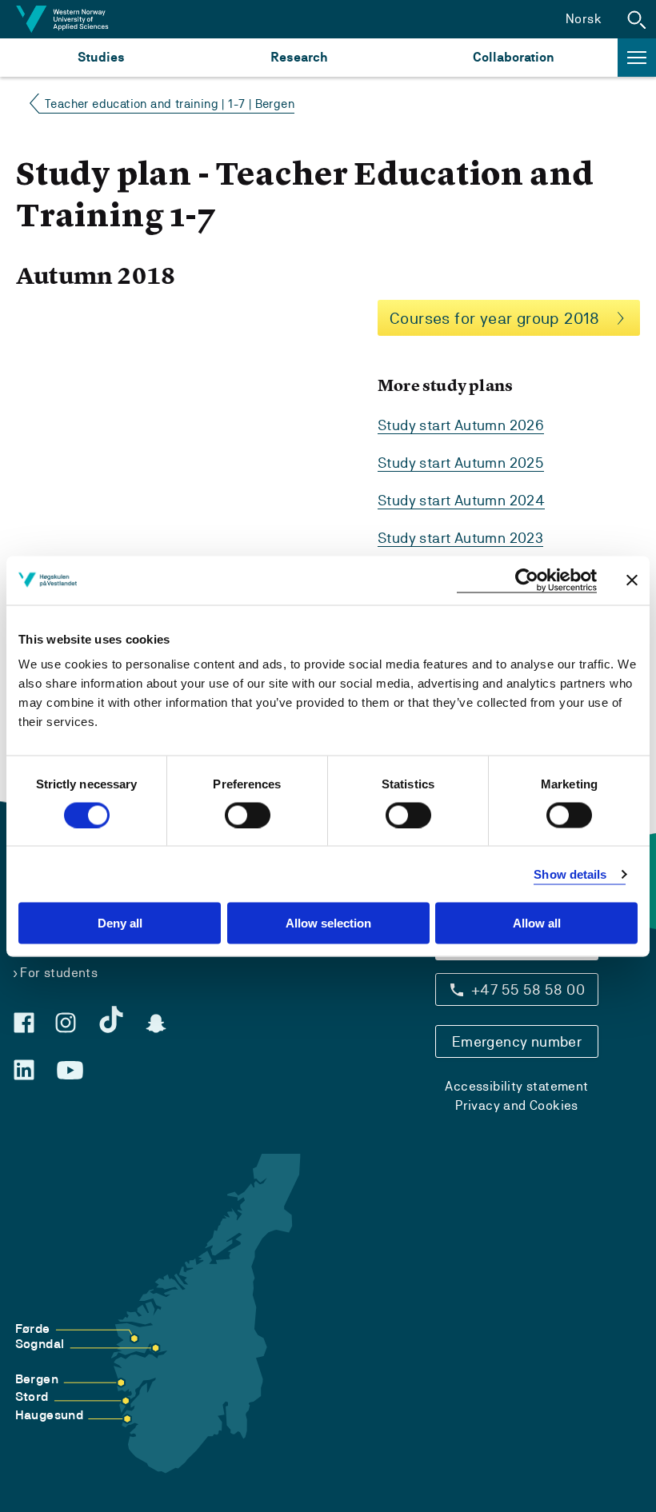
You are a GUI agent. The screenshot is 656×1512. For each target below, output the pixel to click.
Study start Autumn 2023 (460, 537)
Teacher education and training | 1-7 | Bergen (169, 103)
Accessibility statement (516, 1086)
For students (59, 972)
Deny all (120, 923)
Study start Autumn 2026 (461, 425)
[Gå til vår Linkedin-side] (24, 1070)
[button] (637, 19)
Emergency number (517, 1041)
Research (298, 57)
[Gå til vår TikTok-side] (111, 1019)
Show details (570, 873)
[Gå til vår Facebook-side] (24, 1022)
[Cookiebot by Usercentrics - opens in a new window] (527, 580)
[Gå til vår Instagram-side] (65, 1022)
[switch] (247, 815)
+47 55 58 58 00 (528, 989)
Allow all (537, 923)
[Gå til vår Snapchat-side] (156, 1023)
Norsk (584, 18)
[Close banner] (632, 580)
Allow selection (328, 923)
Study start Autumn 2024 (461, 500)
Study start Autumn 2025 (461, 462)
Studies (101, 57)
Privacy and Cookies (516, 1105)
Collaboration (513, 57)
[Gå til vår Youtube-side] (70, 1070)
